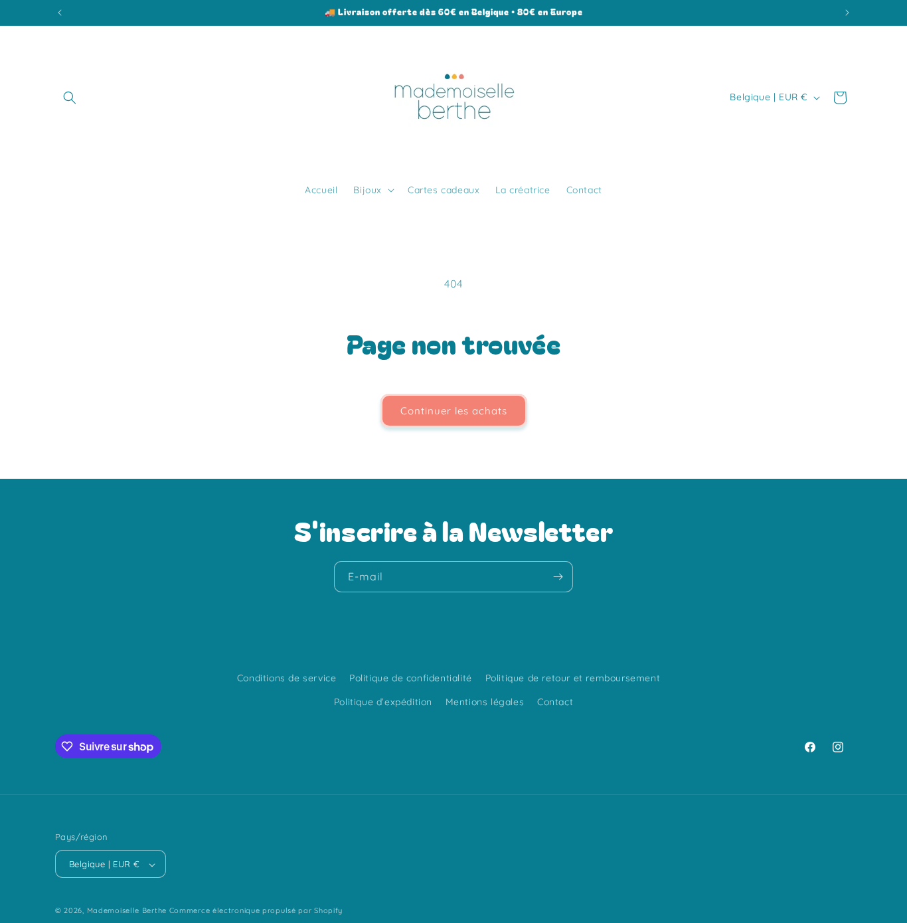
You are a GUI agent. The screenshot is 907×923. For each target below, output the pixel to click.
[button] (69, 97)
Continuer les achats (453, 410)
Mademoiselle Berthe (127, 911)
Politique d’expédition (383, 701)
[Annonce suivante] (847, 12)
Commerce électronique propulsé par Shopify (256, 911)
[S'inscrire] (557, 576)
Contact (555, 701)
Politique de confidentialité (410, 678)
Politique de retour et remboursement (573, 678)
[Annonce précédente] (59, 12)
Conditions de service (287, 678)
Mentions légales (485, 701)
